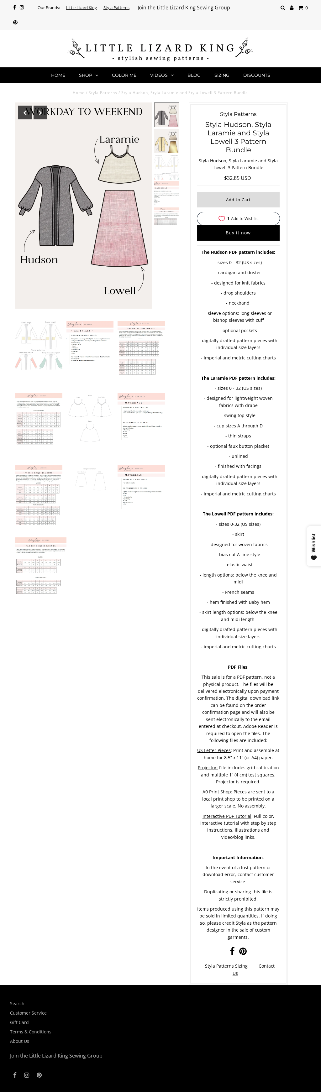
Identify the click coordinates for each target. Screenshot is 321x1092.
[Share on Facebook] (232, 953)
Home (58, 75)
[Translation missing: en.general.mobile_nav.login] (292, 8)
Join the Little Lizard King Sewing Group (184, 7)
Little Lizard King (81, 7)
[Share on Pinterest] (243, 953)
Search (17, 1003)
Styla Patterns (116, 7)
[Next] (40, 112)
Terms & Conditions (30, 1032)
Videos (159, 75)
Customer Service (28, 1013)
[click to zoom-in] (38, 345)
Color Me (124, 75)
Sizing (221, 75)
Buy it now (238, 233)
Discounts (256, 75)
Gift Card (19, 1022)
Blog (194, 75)
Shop (85, 75)
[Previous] (25, 112)
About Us (19, 1041)
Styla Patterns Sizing (226, 966)
